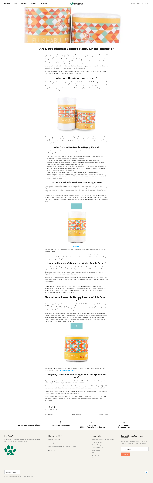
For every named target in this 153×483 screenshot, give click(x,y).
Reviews (24, 3)
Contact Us (43, 3)
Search (94, 458)
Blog (93, 453)
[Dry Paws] (76, 3)
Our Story (33, 3)
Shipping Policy (97, 442)
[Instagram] (51, 450)
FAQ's (16, 3)
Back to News (76, 414)
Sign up (125, 454)
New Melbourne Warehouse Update (103, 439)
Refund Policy (96, 445)
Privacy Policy (96, 450)
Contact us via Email (54, 439)
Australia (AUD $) (11, 472)
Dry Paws (10, 476)
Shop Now (7, 3)
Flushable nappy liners (67, 370)
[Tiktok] (54, 450)
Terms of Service (97, 447)
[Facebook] (49, 450)
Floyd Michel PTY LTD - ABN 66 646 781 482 (23, 476)
